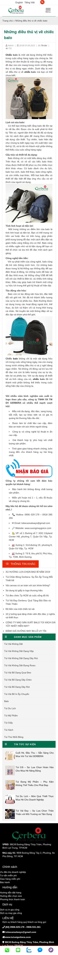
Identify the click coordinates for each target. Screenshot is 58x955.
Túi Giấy (8, 722)
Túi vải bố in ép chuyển (16, 694)
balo (15, 358)
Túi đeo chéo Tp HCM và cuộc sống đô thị (27, 595)
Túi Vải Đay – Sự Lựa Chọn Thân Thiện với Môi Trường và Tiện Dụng (35, 812)
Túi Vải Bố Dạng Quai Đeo (17, 672)
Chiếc (9, 55)
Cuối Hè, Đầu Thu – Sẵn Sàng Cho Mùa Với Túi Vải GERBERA (35, 754)
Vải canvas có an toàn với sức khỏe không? (28, 585)
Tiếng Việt (29, 2)
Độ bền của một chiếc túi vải (20, 609)
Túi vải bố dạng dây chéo (18, 679)
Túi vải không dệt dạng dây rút (21, 658)
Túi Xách (8, 730)
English (19, 2)
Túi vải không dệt (13, 644)
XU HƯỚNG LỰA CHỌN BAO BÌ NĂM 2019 (28, 572)
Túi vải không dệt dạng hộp (19, 651)
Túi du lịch (10, 708)
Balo (6, 701)
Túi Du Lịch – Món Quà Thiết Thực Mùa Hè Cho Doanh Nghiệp (35, 798)
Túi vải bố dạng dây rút (17, 687)
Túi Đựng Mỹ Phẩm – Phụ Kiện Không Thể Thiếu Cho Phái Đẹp (35, 783)
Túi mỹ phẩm (11, 715)
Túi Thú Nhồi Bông (13, 737)
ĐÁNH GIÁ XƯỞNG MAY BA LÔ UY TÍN (26, 631)
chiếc (27, 72)
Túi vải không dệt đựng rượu (19, 665)
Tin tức (44, 45)
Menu (49, 11)
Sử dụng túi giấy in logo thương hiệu (24, 590)
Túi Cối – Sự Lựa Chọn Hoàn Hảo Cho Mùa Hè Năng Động (35, 769)
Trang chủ (7, 20)
